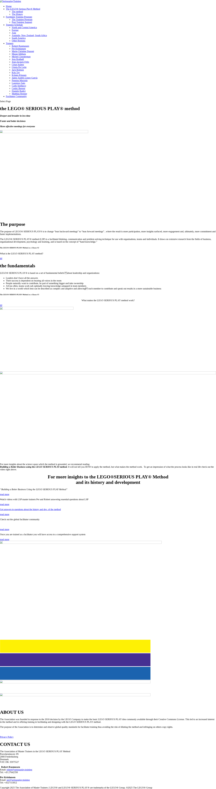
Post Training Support (22, 22)
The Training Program (22, 19)
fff (1, 258)
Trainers (9, 43)
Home (9, 6)
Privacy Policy (7, 737)
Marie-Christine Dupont (23, 51)
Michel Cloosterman (21, 56)
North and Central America (24, 27)
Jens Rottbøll (18, 59)
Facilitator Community (16, 96)
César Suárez (18, 64)
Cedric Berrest (18, 88)
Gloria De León (19, 67)
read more (4, 494)
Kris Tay (16, 72)
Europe (15, 30)
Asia (14, 33)
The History (17, 14)
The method (17, 11)
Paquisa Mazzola (19, 80)
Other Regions (18, 40)
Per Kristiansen (19, 48)
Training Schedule (14, 25)
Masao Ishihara (19, 54)
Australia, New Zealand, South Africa (29, 35)
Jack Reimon (18, 70)
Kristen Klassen (19, 75)
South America (19, 38)
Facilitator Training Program (19, 17)
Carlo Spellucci (19, 85)
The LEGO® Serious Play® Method (23, 9)
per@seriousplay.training (18, 780)
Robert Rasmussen (20, 46)
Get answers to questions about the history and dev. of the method (30, 509)
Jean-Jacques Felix (20, 62)
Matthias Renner (19, 93)
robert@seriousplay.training (19, 769)
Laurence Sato (18, 83)
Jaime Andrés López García (24, 78)
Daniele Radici (19, 91)
